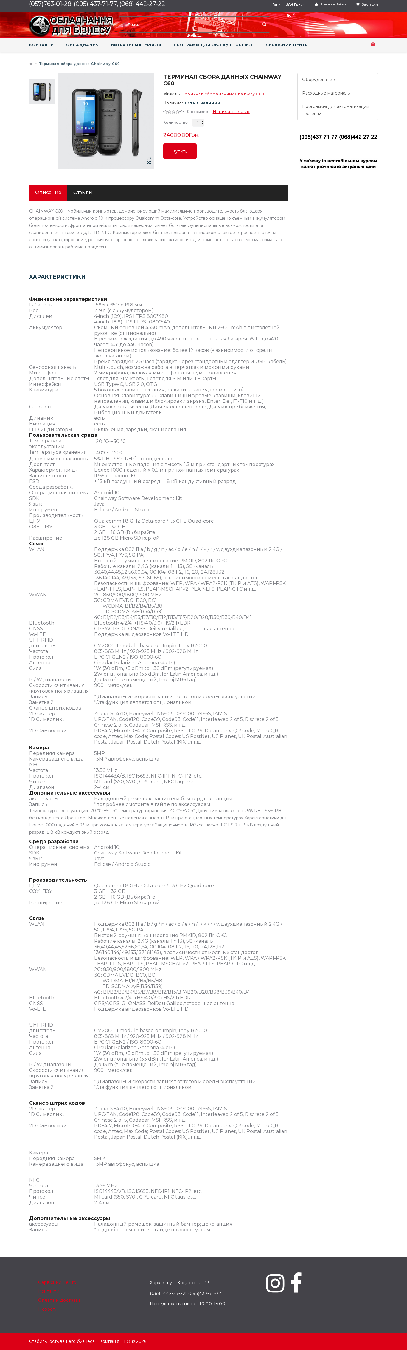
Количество (175, 122)
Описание (48, 192)
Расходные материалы (326, 93)
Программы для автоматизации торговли (335, 110)
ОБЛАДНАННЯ (82, 45)
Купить (180, 153)
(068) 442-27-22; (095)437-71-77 (186, 1293)
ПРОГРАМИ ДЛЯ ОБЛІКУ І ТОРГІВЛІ (214, 45)
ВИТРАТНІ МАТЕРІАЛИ (136, 45)
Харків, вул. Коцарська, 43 (180, 1282)
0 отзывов (197, 111)
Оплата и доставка (59, 1300)
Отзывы (83, 192)
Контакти (48, 1291)
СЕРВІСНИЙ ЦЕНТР (287, 45)
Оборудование (318, 79)
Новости (48, 1309)
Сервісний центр (57, 1282)
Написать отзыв (231, 111)
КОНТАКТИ (41, 45)
